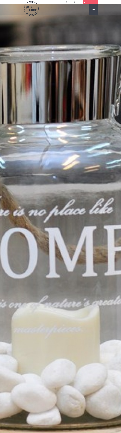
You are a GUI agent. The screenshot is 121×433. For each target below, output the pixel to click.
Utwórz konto (79, 1)
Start (93, 9)
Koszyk (90, 2)
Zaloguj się (70, 1)
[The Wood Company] (31, 8)
